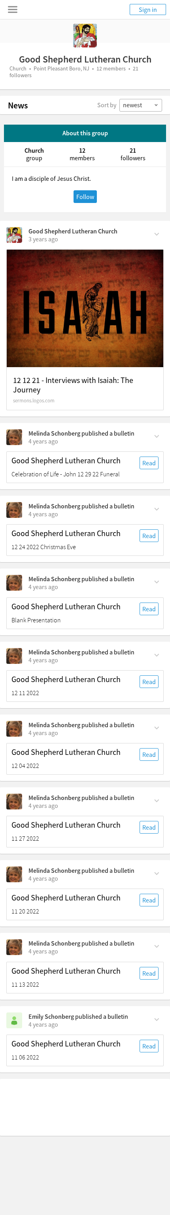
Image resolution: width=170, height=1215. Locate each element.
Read (149, 463)
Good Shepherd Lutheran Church (72, 231)
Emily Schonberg (51, 1016)
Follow (85, 197)
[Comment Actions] (156, 233)
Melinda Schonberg (54, 433)
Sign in (148, 9)
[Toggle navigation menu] (12, 9)
